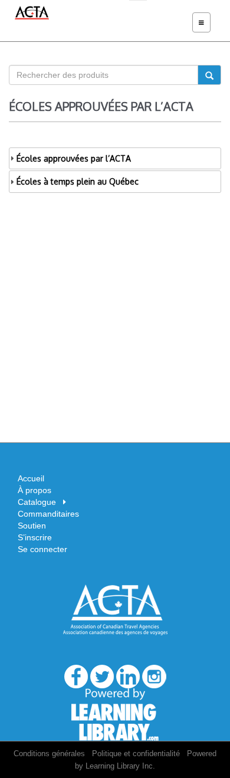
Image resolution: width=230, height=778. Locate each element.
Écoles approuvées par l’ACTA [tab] (74, 158)
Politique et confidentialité (136, 754)
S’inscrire (35, 537)
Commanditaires (48, 513)
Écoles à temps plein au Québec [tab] (78, 181)
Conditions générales (49, 754)
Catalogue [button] (40, 502)
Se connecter (42, 549)
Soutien (32, 525)
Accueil (31, 478)
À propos (34, 490)
